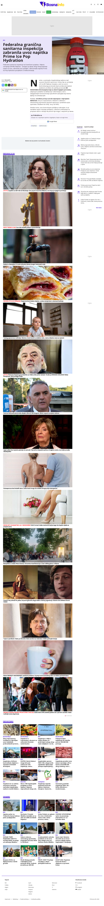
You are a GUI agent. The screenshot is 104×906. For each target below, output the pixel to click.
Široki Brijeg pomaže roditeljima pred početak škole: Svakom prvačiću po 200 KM (28, 862)
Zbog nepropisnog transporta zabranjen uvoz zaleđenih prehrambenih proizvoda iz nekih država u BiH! (11, 741)
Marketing (15, 899)
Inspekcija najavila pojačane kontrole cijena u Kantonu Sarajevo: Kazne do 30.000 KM (44, 786)
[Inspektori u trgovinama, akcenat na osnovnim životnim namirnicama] (29, 729)
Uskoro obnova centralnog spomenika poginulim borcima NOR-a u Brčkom (29, 839)
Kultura (79, 12)
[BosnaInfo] (52, 4)
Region (39, 12)
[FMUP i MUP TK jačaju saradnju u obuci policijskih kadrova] (46, 851)
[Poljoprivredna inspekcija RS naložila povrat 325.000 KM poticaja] (64, 729)
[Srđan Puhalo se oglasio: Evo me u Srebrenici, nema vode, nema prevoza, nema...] (46, 805)
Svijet (44, 12)
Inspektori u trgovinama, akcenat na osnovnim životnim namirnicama (29, 741)
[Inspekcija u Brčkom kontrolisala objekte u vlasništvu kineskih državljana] (11, 752)
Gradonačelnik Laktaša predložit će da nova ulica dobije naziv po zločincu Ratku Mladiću (46, 839)
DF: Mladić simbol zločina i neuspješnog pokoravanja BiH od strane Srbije (90, 132)
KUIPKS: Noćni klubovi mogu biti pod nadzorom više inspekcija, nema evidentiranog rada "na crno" (28, 763)
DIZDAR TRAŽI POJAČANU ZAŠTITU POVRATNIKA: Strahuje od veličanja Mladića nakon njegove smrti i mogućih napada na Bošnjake (11, 839)
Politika (19, 12)
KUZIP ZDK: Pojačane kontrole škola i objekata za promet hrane (63, 862)
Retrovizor (99, 12)
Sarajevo (62, 12)
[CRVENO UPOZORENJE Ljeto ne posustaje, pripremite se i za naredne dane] (64, 805)
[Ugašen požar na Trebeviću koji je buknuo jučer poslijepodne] (11, 805)
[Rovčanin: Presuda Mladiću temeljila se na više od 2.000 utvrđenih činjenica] (29, 805)
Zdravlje (32, 12)
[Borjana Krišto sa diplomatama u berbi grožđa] (11, 851)
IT (87, 12)
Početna (3, 12)
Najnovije (10, 12)
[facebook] (91, 4)
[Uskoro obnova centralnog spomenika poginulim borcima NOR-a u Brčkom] (29, 828)
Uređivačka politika (35, 899)
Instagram (79, 887)
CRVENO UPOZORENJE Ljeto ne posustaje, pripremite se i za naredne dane (63, 816)
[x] (94, 4)
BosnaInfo (7, 80)
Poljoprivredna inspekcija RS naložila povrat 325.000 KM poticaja (63, 741)
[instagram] (98, 4)
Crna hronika (25, 12)
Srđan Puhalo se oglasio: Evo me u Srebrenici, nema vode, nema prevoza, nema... (46, 816)
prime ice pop (43, 125)
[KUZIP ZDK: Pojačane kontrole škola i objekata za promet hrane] (64, 851)
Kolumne (92, 12)
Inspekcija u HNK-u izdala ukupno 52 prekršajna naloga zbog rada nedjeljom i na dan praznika (46, 741)
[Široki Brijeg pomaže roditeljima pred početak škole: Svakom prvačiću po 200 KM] (29, 851)
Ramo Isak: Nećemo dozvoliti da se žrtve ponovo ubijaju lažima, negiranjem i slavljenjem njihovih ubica (64, 839)
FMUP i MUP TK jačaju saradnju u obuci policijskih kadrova (45, 861)
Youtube (79, 889)
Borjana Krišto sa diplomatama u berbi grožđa (10, 861)
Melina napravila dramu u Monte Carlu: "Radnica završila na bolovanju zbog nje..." (91, 146)
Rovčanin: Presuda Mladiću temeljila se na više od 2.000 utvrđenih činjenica (28, 816)
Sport (49, 12)
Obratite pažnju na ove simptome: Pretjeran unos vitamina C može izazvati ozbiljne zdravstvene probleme (90, 171)
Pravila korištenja (24, 899)
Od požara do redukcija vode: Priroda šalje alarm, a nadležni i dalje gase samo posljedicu (91, 193)
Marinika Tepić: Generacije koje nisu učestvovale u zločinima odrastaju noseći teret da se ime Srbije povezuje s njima (91, 162)
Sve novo (98, 207)
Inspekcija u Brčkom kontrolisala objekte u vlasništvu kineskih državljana (10, 763)
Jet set (73, 12)
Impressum (7, 899)
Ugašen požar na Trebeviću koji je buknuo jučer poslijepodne (11, 815)
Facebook (79, 883)
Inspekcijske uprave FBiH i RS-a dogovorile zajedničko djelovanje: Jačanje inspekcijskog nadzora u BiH (45, 763)
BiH (15, 12)
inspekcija (34, 125)
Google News (53, 121)
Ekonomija (55, 12)
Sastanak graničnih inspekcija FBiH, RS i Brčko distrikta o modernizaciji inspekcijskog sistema (63, 786)
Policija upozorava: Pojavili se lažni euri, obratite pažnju (90, 186)
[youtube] (101, 4)
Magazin (68, 12)
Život (84, 12)
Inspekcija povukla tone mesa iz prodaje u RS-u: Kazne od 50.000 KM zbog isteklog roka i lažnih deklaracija (64, 763)
